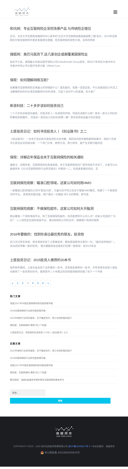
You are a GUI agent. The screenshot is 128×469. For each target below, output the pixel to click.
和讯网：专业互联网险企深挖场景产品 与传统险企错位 (50, 29)
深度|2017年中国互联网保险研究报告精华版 (31, 303)
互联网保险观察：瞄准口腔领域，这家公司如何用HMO (50, 183)
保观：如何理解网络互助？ (30, 80)
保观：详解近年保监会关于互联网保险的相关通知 (47, 157)
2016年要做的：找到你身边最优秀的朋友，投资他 (47, 234)
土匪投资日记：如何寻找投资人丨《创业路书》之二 (48, 131)
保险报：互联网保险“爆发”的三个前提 (28, 325)
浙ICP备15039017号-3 (79, 446)
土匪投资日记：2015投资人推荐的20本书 (40, 260)
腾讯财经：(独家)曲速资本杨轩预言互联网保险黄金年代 (37, 380)
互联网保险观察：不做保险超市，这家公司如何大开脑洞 (52, 209)
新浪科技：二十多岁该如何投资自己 (36, 106)
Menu (115, 12)
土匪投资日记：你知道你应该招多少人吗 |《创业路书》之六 (39, 332)
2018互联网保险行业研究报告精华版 (28, 310)
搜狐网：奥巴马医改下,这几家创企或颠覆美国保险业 (49, 54)
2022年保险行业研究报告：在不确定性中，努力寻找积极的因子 (41, 318)
